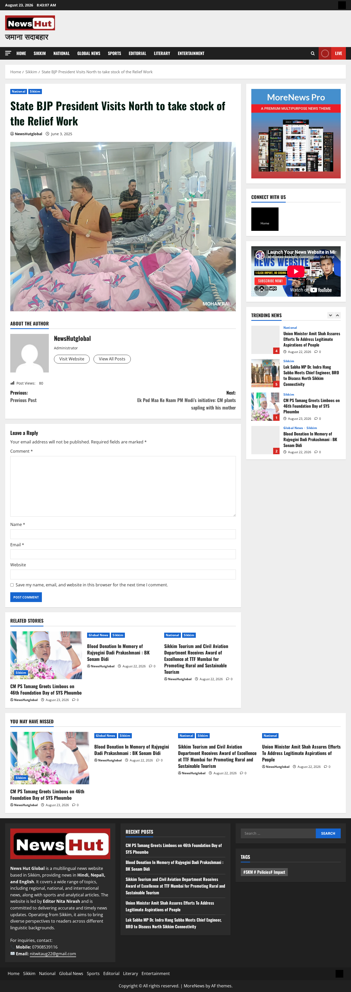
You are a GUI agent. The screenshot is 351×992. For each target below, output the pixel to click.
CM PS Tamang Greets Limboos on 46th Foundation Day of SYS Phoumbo (46, 689)
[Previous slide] (330, 315)
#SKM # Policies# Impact (264, 872)
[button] (8, 53)
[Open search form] (313, 53)
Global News (88, 53)
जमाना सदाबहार (26, 36)
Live (338, 53)
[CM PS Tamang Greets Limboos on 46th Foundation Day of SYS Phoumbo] (46, 655)
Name (17, 524)
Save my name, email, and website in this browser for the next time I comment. (92, 585)
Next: (186, 400)
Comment (21, 451)
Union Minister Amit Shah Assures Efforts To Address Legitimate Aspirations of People (265, 340)
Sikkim (40, 53)
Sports (114, 53)
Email (17, 545)
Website (18, 565)
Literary (162, 53)
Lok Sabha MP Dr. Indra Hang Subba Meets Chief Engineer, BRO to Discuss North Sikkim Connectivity (265, 373)
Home (21, 53)
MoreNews (194, 986)
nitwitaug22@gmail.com (53, 954)
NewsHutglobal (28, 133)
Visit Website (71, 359)
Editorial (137, 53)
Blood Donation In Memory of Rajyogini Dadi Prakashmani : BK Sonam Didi (118, 652)
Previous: (23, 396)
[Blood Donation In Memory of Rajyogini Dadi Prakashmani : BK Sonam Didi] (133, 736)
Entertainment (191, 53)
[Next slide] (337, 315)
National (61, 53)
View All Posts (112, 359)
